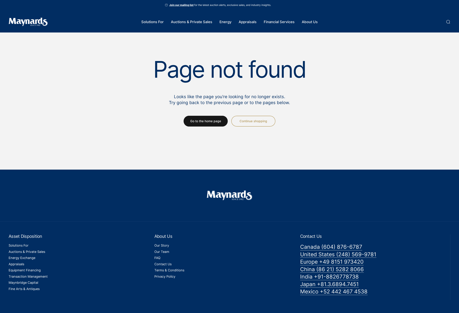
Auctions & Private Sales (27, 252)
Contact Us (163, 264)
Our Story (161, 245)
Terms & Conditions (169, 270)
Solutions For (19, 245)
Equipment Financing (25, 270)
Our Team (161, 252)
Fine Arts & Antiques (24, 289)
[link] (331, 247)
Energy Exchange (22, 258)
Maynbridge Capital (23, 282)
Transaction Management (28, 276)
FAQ (157, 258)
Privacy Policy (164, 276)
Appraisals (16, 264)
